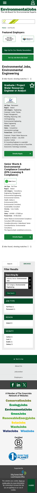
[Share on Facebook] (12, 384)
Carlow (9, 337)
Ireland (9, 323)
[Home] (18, 10)
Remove (29, 280)
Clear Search (10, 293)
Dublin (9, 342)
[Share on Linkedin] (18, 384)
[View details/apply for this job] (10, 100)
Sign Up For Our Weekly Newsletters (17, 50)
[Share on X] (24, 384)
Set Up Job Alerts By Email (18, 57)
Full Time (10, 307)
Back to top (19, 359)
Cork (8, 339)
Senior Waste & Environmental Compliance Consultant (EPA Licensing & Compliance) (17, 169)
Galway (9, 344)
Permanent (10, 309)
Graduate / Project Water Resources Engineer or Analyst (15, 88)
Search (9, 264)
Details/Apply (18, 153)
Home (4, 28)
